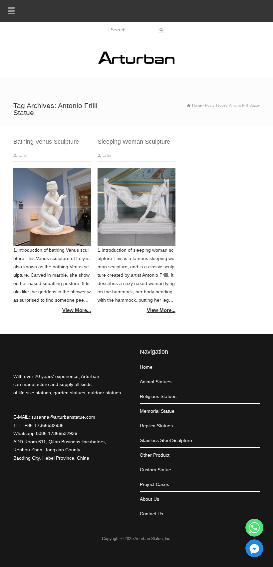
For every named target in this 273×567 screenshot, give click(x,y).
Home (146, 367)
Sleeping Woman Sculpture (134, 141)
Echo (22, 155)
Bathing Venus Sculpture (46, 141)
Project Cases (154, 484)
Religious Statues (158, 396)
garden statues (69, 392)
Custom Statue (155, 469)
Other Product (154, 455)
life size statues (35, 392)
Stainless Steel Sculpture (166, 440)
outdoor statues (104, 392)
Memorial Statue (157, 411)
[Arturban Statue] (136, 62)
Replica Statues (156, 425)
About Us (149, 499)
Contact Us (151, 513)
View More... (76, 310)
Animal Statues (155, 381)
